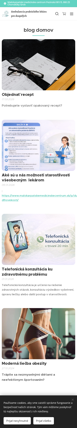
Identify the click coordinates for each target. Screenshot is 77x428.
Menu (71, 13)
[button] (56, 13)
